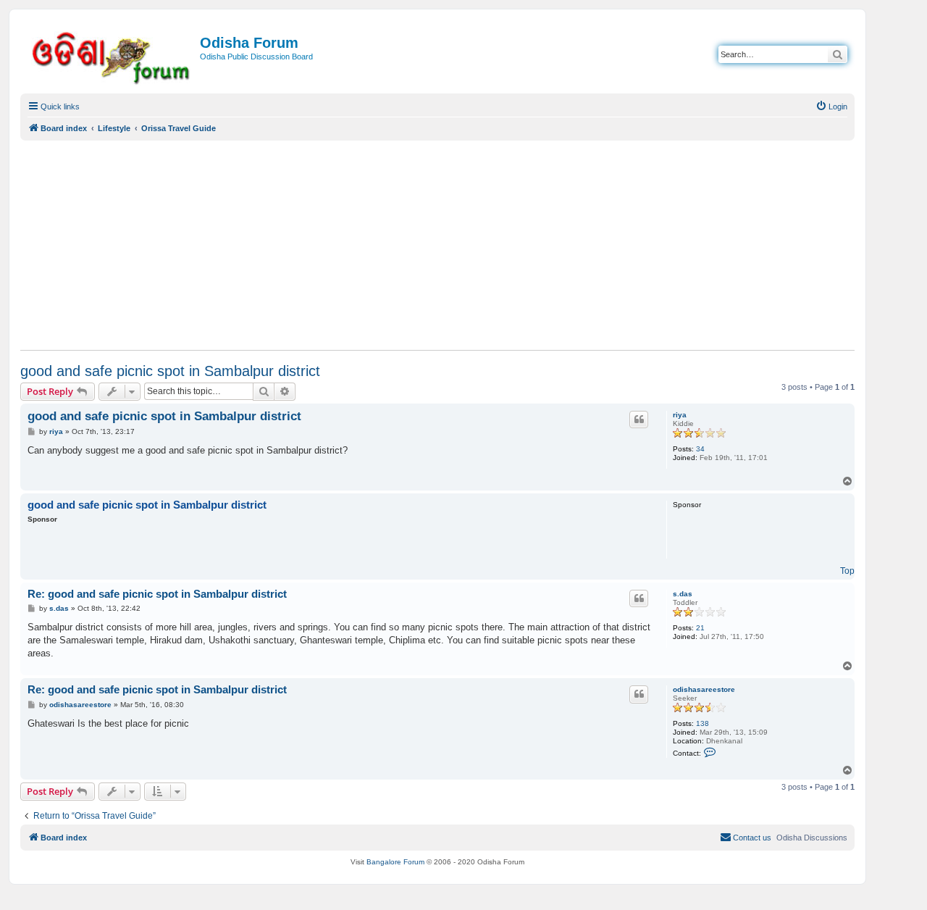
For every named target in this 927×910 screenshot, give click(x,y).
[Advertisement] (437, 244)
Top (847, 571)
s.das (682, 594)
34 (700, 449)
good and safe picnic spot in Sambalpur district (170, 371)
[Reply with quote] (638, 419)
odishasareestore (704, 689)
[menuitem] (831, 106)
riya (680, 415)
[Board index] (112, 55)
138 (702, 723)
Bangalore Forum (395, 862)
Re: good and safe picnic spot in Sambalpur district (157, 594)
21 (700, 628)
